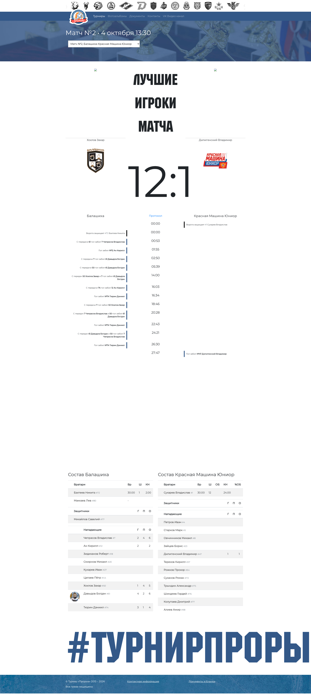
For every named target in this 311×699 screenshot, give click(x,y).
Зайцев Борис (173, 546)
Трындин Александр (177, 585)
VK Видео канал (173, 16)
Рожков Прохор (174, 569)
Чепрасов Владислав (98, 537)
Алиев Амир (172, 609)
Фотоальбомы (117, 16)
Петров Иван (172, 522)
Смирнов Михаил (95, 561)
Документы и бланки (202, 681)
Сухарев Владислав (217, 224)
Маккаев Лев (82, 500)
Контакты (154, 16)
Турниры (99, 16)
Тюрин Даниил (94, 607)
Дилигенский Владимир (180, 553)
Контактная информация (143, 681)
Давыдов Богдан (95, 593)
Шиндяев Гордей (175, 593)
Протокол (155, 215)
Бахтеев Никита (117, 233)
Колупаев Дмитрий (177, 601)
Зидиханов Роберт (96, 553)
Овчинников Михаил (178, 538)
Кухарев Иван (93, 569)
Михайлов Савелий (87, 519)
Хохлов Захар (92, 585)
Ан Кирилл (91, 545)
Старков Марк (173, 530)
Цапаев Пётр (92, 577)
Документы (137, 16)
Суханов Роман (174, 577)
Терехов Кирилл (175, 561)
